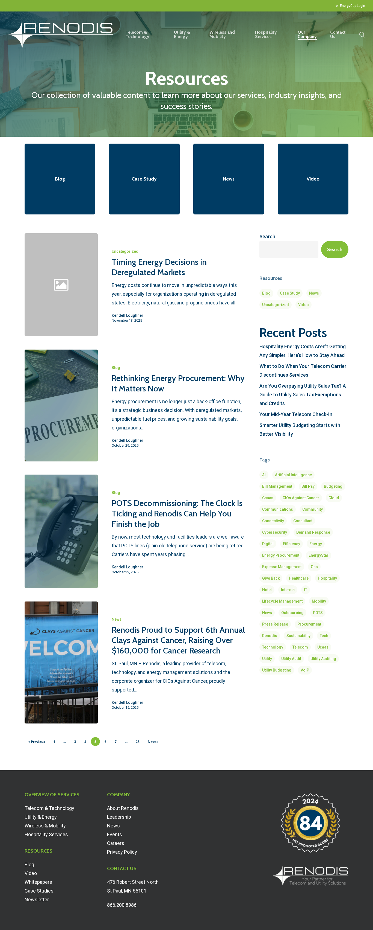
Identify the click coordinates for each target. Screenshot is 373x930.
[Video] (313, 179)
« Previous (36, 741)
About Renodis (123, 808)
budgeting (333, 486)
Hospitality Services (46, 834)
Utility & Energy (41, 817)
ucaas (322, 647)
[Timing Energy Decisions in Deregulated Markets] (172, 284)
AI (264, 475)
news (267, 613)
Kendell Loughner (127, 315)
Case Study (290, 293)
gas (314, 567)
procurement (309, 624)
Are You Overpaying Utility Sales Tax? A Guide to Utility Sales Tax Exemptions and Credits (302, 394)
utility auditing (323, 658)
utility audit (291, 658)
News (117, 619)
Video (303, 305)
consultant (302, 521)
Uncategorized (125, 251)
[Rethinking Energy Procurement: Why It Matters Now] (61, 405)
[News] (228, 179)
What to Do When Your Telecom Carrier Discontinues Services (303, 370)
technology (272, 647)
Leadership (119, 817)
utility (267, 658)
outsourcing (292, 613)
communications (277, 509)
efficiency (291, 544)
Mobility (319, 601)
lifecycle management (282, 601)
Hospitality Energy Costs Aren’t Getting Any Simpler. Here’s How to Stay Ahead (302, 351)
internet (288, 590)
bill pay (308, 486)
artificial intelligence (293, 475)
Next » (153, 741)
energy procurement (280, 555)
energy (315, 544)
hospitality (327, 578)
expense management (281, 567)
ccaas (267, 498)
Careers (115, 843)
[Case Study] (144, 179)
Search (267, 236)
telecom (300, 647)
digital (268, 544)
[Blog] (60, 179)
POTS (318, 613)
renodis (269, 635)
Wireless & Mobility (45, 826)
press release (275, 624)
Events (114, 834)
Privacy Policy (122, 852)
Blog (116, 367)
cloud (333, 498)
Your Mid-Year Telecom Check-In (295, 414)
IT (305, 590)
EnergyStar (318, 555)
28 (138, 741)
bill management (277, 486)
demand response (313, 532)
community (312, 509)
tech (324, 635)
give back (271, 578)
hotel (267, 590)
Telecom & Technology (49, 808)
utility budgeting (276, 670)
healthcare (299, 578)
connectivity (273, 521)
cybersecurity (274, 532)
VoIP (305, 670)
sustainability (298, 635)
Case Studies (39, 891)
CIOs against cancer (301, 498)
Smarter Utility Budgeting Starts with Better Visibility (299, 429)
